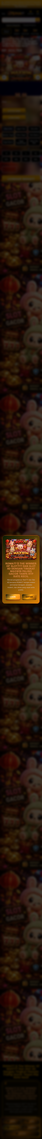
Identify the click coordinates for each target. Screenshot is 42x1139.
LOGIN (13, 597)
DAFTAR (29, 597)
